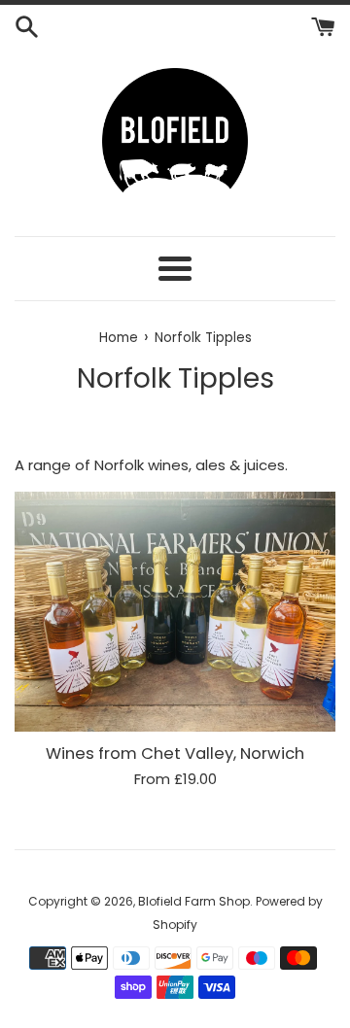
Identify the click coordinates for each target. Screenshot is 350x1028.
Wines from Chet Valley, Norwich (175, 753)
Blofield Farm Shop (194, 901)
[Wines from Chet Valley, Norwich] (175, 612)
